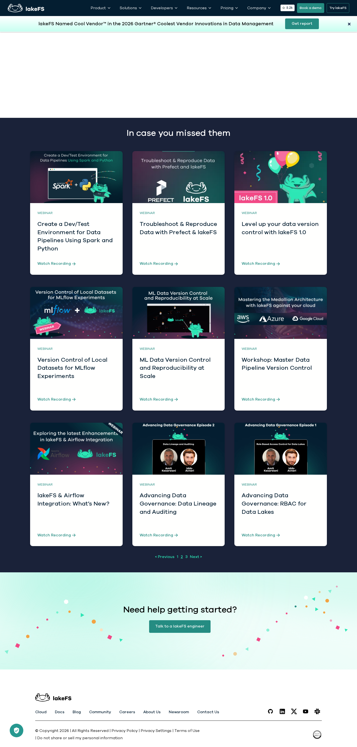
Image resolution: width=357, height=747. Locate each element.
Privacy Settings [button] (156, 730)
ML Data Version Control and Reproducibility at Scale (175, 368)
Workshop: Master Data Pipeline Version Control (277, 364)
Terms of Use (187, 730)
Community (100, 711)
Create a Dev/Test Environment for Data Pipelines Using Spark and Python (75, 236)
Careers (127, 711)
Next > (196, 556)
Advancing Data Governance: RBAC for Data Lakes (274, 503)
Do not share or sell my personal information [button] (80, 738)
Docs (59, 711)
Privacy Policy (124, 730)
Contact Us (208, 711)
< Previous (164, 556)
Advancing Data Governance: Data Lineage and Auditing (178, 503)
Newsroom (179, 711)
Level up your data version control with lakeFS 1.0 (280, 228)
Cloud (41, 711)
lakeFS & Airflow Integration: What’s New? (73, 499)
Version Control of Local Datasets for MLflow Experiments (72, 368)
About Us (152, 711)
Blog (77, 711)
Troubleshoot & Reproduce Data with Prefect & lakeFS (178, 228)
